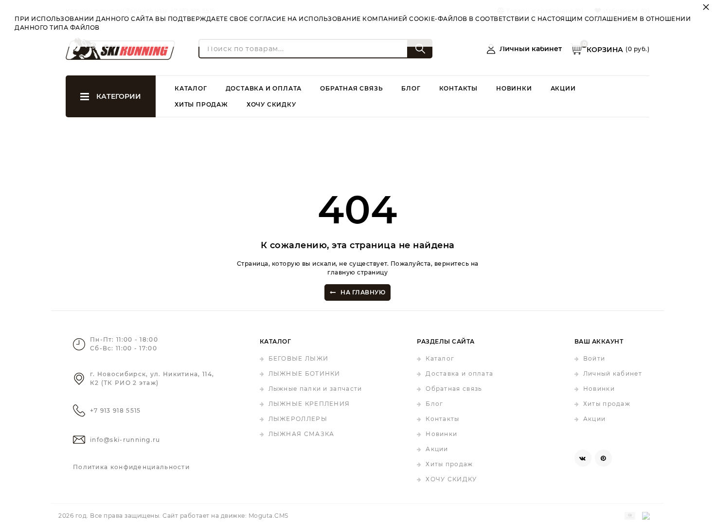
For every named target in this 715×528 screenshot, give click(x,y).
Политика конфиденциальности (131, 467)
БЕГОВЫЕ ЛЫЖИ (298, 358)
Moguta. (268, 515)
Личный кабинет (612, 373)
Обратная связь (351, 88)
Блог (410, 88)
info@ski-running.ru (125, 439)
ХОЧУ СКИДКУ (271, 104)
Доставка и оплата (264, 88)
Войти (594, 358)
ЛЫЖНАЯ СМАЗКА (301, 433)
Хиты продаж (201, 104)
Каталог (191, 88)
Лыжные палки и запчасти (315, 388)
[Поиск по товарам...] (420, 48)
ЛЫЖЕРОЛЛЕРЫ (297, 418)
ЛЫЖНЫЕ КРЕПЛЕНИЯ (309, 403)
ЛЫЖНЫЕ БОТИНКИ (304, 373)
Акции (563, 88)
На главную (362, 292)
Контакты (458, 88)
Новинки (514, 88)
